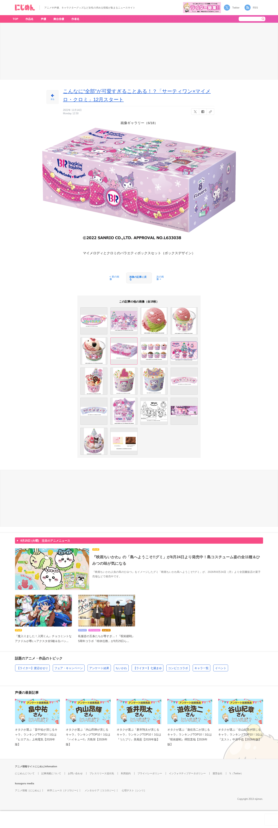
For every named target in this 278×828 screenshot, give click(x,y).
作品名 (29, 18)
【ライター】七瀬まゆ (147, 668)
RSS (255, 7)
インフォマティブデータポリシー (187, 773)
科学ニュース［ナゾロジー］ (63, 790)
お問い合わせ (75, 773)
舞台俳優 (59, 18)
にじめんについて (25, 773)
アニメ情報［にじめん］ (28, 790)
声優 (43, 18)
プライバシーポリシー (149, 773)
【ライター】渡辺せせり (32, 668)
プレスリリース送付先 (101, 773)
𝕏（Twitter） (236, 773)
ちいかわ (121, 668)
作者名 (75, 18)
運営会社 (217, 773)
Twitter (235, 7)
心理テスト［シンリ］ (134, 790)
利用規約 (126, 773)
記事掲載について (51, 773)
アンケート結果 (99, 668)
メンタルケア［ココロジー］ (100, 790)
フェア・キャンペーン (68, 668)
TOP (15, 18)
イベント (220, 668)
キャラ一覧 (201, 668)
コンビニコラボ (178, 668)
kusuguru (20, 783)
